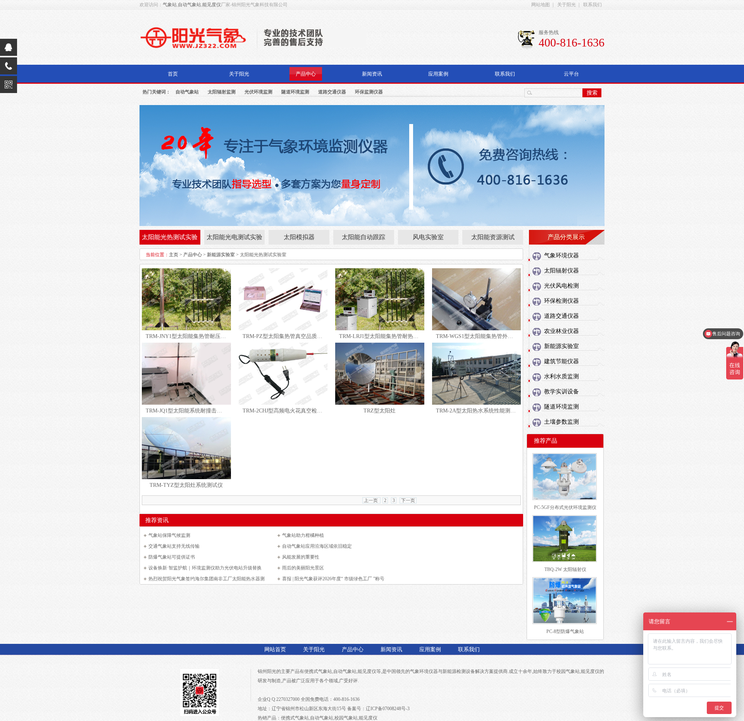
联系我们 (592, 4)
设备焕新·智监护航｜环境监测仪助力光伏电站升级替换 (205, 568)
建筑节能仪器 (561, 361)
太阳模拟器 (299, 237)
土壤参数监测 (561, 422)
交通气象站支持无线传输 (174, 546)
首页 (173, 74)
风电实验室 (428, 237)
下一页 (408, 500)
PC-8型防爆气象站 (565, 631)
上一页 (371, 500)
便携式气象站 (318, 671)
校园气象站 (568, 671)
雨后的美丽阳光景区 (303, 568)
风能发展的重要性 (300, 557)
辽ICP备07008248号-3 (388, 708)
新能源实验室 (221, 254)
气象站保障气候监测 (169, 535)
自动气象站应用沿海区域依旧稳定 (317, 546)
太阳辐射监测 (222, 92)
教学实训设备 (561, 391)
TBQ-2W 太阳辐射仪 (565, 569)
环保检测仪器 (561, 301)
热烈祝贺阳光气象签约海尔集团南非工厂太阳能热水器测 (206, 578)
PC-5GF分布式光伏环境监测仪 (565, 507)
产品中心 (306, 74)
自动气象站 (189, 4)
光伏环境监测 (258, 92)
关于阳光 (566, 4)
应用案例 (438, 74)
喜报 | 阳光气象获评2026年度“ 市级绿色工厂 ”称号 (333, 578)
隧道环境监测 (295, 92)
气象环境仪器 (561, 255)
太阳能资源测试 (493, 237)
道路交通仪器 (332, 92)
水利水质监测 (561, 376)
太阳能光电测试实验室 (234, 239)
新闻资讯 (372, 74)
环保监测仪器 (369, 92)
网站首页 (275, 649)
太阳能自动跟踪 (363, 237)
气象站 (170, 4)
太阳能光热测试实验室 (170, 239)
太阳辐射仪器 (561, 270)
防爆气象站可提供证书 (171, 557)
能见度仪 (211, 4)
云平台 (571, 74)
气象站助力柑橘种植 (303, 535)
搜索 (592, 93)
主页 (173, 254)
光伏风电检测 (561, 286)
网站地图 (540, 4)
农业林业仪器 (561, 331)
